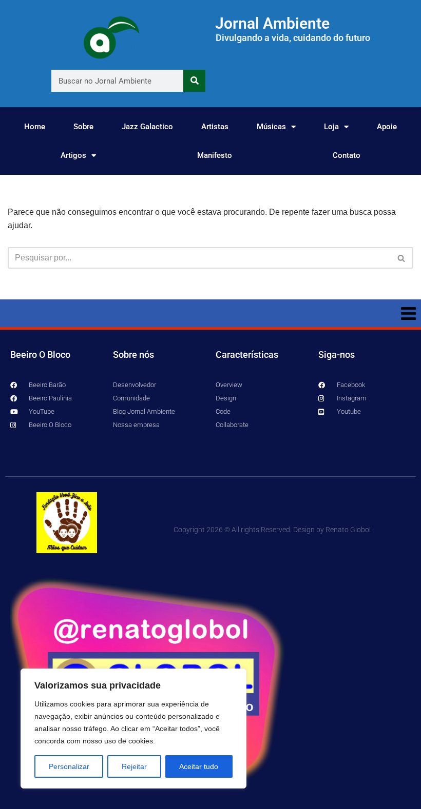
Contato (346, 155)
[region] (133, 728)
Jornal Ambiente (272, 23)
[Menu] (210, 313)
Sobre (83, 126)
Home (34, 126)
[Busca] (401, 258)
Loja (331, 126)
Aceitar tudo (198, 766)
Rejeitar (134, 766)
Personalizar (69, 766)
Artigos (73, 155)
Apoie (387, 126)
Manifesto (214, 155)
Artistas (214, 126)
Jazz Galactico (147, 126)
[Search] (194, 81)
